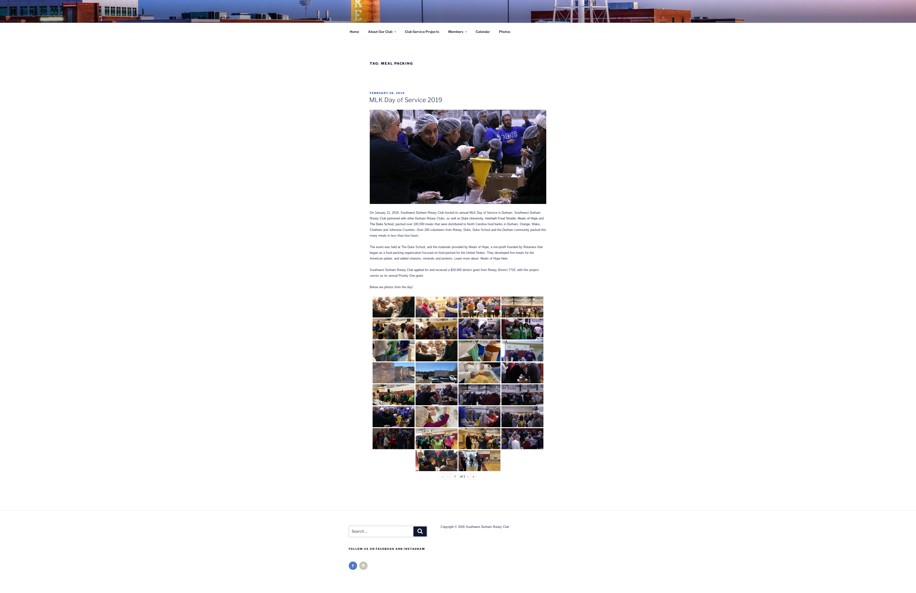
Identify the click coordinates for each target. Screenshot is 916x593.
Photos (504, 32)
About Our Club (380, 32)
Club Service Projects (422, 32)
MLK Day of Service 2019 (405, 100)
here (504, 258)
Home (354, 32)
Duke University (472, 218)
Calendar (483, 32)
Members (455, 32)
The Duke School (382, 224)
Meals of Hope (528, 218)
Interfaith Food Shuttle (500, 218)
